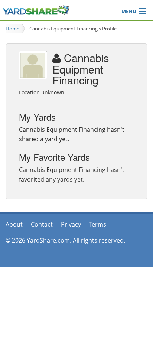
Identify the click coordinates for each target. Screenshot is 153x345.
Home (12, 28)
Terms (97, 224)
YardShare (36, 10)
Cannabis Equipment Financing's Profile (73, 28)
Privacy (71, 224)
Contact (42, 224)
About (14, 224)
